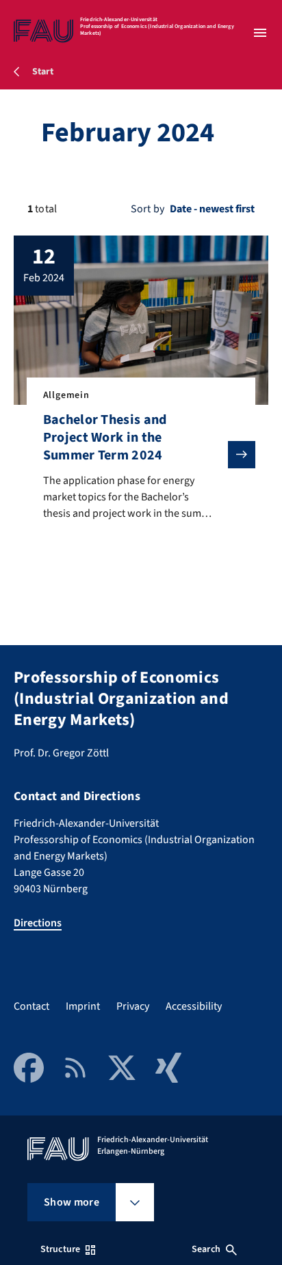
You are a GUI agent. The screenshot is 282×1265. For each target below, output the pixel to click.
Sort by (147, 208)
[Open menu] (260, 33)
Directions (38, 922)
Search (206, 1249)
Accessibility (194, 1006)
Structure (60, 1249)
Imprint (83, 1006)
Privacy (132, 1006)
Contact (31, 1006)
